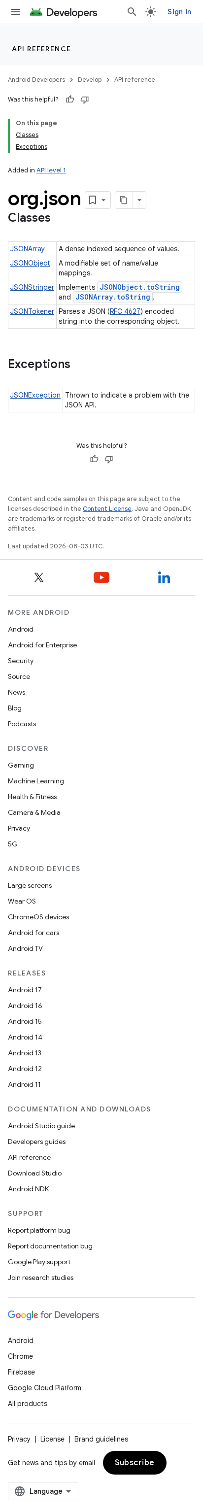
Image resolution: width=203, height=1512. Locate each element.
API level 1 (51, 170)
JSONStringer (32, 287)
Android (21, 629)
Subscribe (135, 1463)
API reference (41, 48)
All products (27, 1403)
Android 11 (24, 1084)
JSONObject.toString (140, 287)
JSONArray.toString (112, 297)
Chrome (20, 1356)
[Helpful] (70, 99)
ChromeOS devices (38, 916)
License (52, 1439)
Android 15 (25, 1021)
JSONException (35, 395)
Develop (90, 79)
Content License (107, 508)
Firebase (21, 1372)
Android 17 (25, 989)
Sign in (179, 11)
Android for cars (33, 932)
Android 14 (25, 1037)
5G (13, 844)
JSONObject (30, 263)
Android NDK (28, 1188)
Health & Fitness (32, 796)
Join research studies (40, 1277)
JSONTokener (32, 311)
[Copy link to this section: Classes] (60, 219)
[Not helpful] (84, 99)
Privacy (19, 828)
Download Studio (35, 1173)
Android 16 (25, 1005)
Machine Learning (36, 780)
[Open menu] (16, 12)
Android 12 (25, 1068)
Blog (15, 708)
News (16, 692)
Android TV (25, 948)
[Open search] (132, 12)
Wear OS (22, 901)
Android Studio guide (41, 1125)
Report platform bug (39, 1230)
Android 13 (24, 1052)
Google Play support (39, 1261)
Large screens (30, 885)
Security (21, 660)
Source (19, 676)
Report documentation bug (50, 1246)
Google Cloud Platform (44, 1387)
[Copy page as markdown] (124, 200)
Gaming (21, 765)
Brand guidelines (101, 1439)
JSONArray (27, 248)
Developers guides (37, 1141)
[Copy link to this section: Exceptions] (80, 365)
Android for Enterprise (42, 644)
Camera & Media (34, 812)
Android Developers (36, 79)
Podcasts (22, 723)
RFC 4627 (125, 311)
